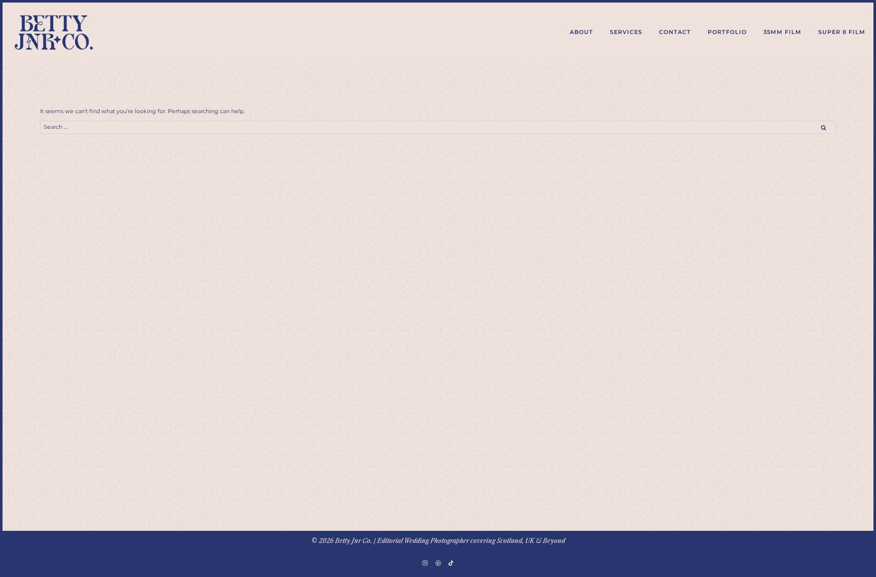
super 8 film (841, 32)
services (626, 32)
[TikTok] (450, 562)
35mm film (782, 32)
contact (675, 32)
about (581, 32)
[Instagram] (425, 562)
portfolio (727, 32)
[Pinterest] (438, 562)
